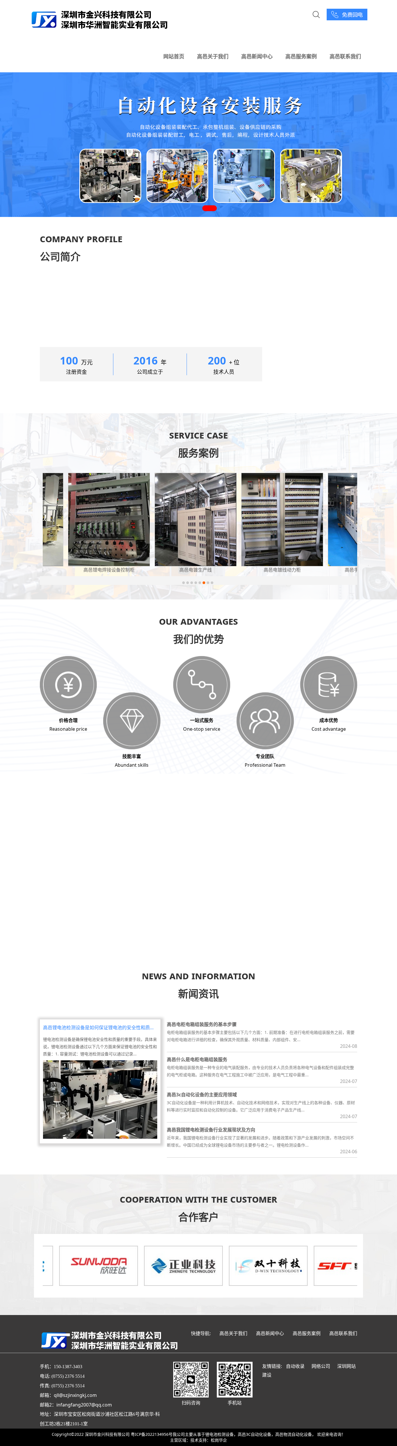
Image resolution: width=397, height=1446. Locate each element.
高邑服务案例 (301, 56)
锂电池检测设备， (221, 1434)
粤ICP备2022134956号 (152, 1434)
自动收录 (295, 1366)
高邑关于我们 (212, 56)
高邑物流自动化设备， (295, 1434)
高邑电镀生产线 (86, 570)
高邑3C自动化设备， (256, 1434)
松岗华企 (219, 1440)
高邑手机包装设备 (345, 570)
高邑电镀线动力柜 (172, 570)
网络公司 (321, 1366)
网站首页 (173, 56)
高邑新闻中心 (257, 56)
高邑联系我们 (345, 56)
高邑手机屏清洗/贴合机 (259, 570)
